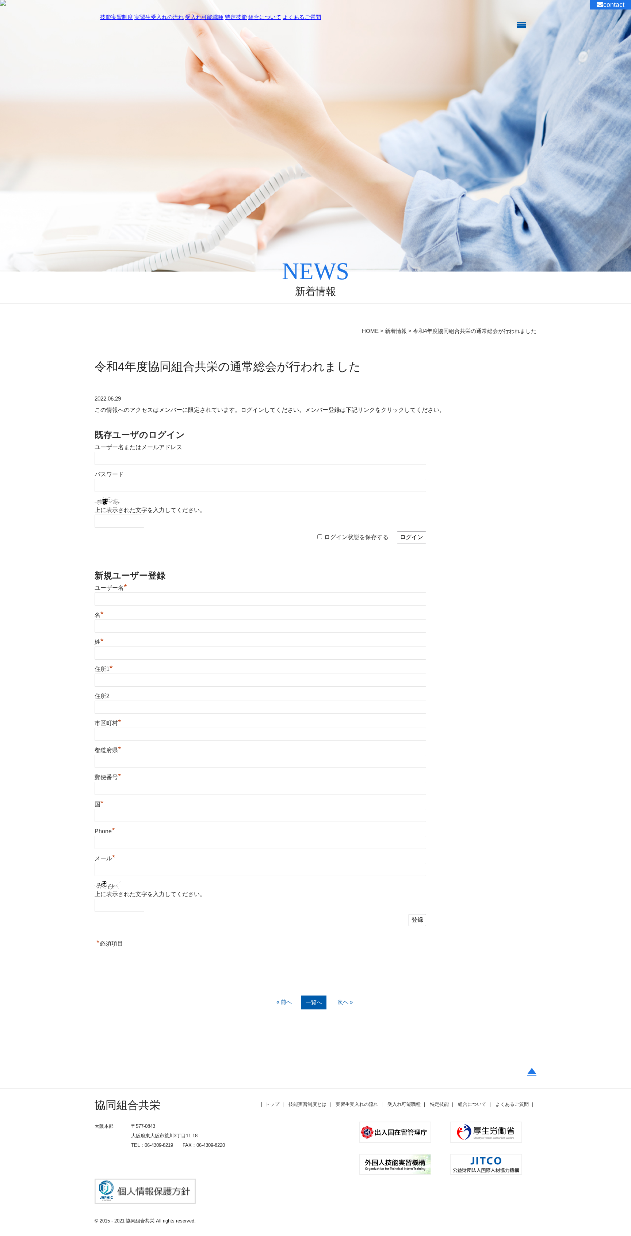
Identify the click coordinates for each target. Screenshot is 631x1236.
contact (613, 4)
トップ (272, 1104)
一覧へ (314, 1002)
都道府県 (108, 750)
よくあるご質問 (302, 17)
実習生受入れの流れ (159, 17)
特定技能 (236, 17)
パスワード (109, 474)
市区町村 (108, 723)
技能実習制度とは (307, 1104)
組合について (264, 17)
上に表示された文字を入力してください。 (150, 510)
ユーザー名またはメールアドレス (138, 447)
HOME (370, 331)
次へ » (345, 1002)
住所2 (102, 696)
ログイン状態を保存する (356, 537)
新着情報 (396, 331)
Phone (105, 831)
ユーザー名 (111, 588)
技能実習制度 (116, 17)
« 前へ (284, 1002)
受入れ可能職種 (204, 17)
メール (105, 858)
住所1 (104, 669)
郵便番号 (108, 777)
